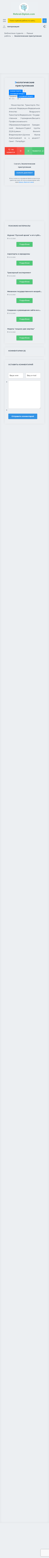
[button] (10, 26)
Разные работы (15, 91)
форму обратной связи (26, 182)
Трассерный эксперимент (19, 273)
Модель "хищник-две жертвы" (21, 329)
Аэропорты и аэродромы (18, 254)
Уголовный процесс (17, 94)
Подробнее (24, 244)
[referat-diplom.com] (24, 15)
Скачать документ (24, 173)
